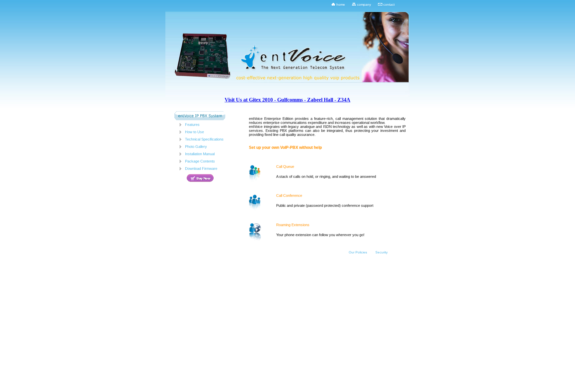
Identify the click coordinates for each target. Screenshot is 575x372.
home (340, 4)
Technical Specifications (204, 139)
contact (389, 4)
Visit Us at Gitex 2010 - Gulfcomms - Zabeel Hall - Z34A (287, 100)
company (364, 4)
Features (192, 125)
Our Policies (358, 252)
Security (381, 252)
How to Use (194, 132)
